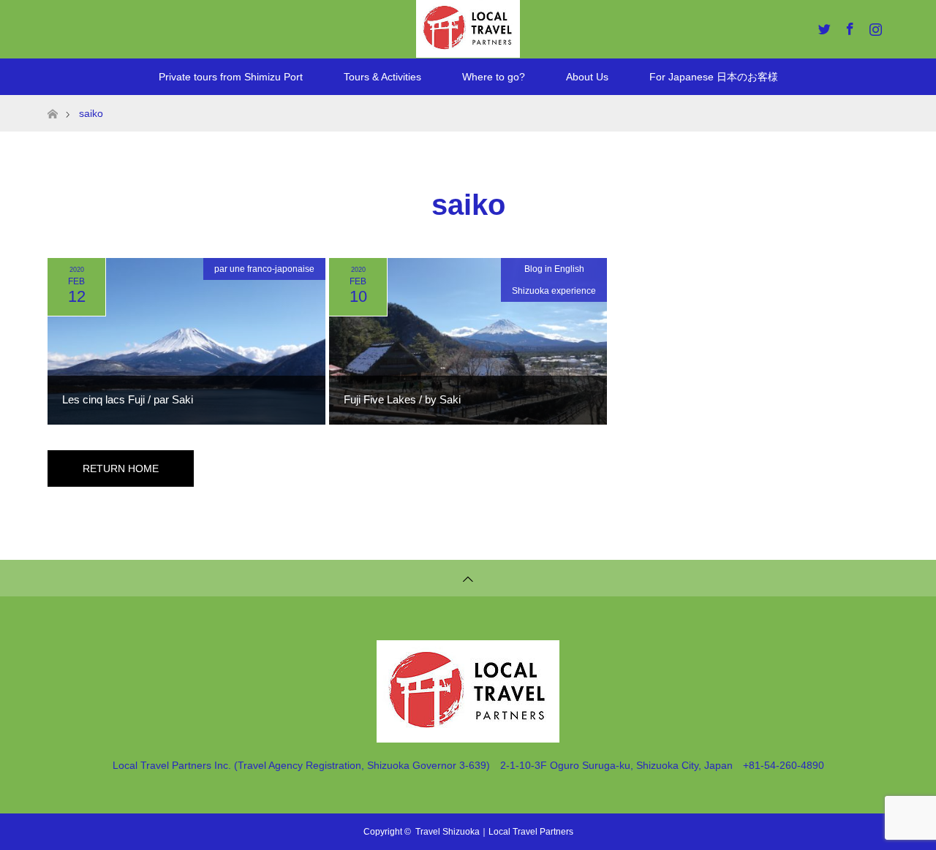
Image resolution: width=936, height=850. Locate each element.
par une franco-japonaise (264, 269)
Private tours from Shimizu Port (231, 77)
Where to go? (493, 77)
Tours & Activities (382, 77)
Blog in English (554, 269)
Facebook (848, 26)
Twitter (823, 26)
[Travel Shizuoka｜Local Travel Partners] (468, 736)
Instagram (874, 26)
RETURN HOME (121, 468)
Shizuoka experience (554, 291)
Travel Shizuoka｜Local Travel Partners (494, 832)
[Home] (52, 100)
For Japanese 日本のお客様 (713, 77)
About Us (587, 77)
